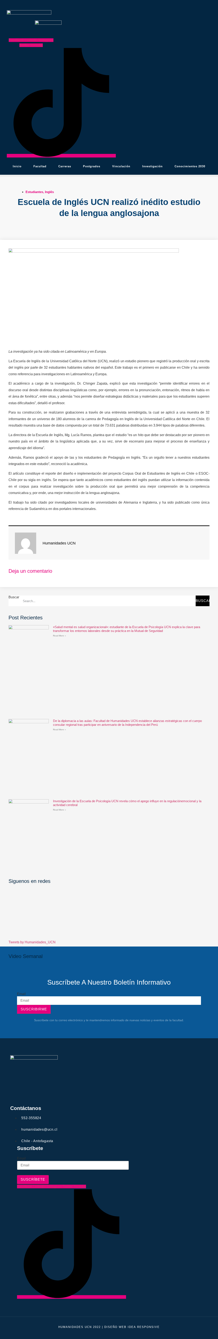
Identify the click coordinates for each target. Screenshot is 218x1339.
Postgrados (91, 166)
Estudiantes (34, 192)
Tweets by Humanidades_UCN (32, 942)
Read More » (59, 635)
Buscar (14, 597)
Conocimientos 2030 (190, 166)
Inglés (49, 192)
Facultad (39, 166)
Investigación (152, 166)
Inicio (17, 166)
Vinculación (121, 166)
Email (21, 994)
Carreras (64, 166)
